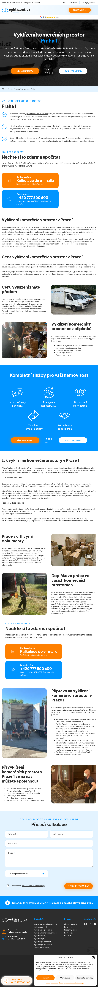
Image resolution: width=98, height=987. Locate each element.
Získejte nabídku (70, 924)
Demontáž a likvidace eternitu (45, 924)
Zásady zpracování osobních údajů (71, 983)
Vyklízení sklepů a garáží (43, 930)
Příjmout (45, 978)
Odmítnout (65, 978)
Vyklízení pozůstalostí (42, 942)
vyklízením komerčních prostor (15, 227)
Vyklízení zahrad (40, 927)
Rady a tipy (68, 933)
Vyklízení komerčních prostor (45, 933)
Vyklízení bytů (39, 939)
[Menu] (94, 10)
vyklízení (35, 553)
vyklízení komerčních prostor (36, 114)
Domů (3, 89)
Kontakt (67, 936)
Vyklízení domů (40, 936)
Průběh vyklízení (70, 930)
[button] (93, 957)
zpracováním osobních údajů (33, 886)
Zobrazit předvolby (85, 978)
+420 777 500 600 (69, 2)
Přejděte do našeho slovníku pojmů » (71, 902)
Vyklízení (43, 944)
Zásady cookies (52, 983)
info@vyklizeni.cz (89, 2)
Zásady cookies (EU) (42, 947)
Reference (68, 927)
